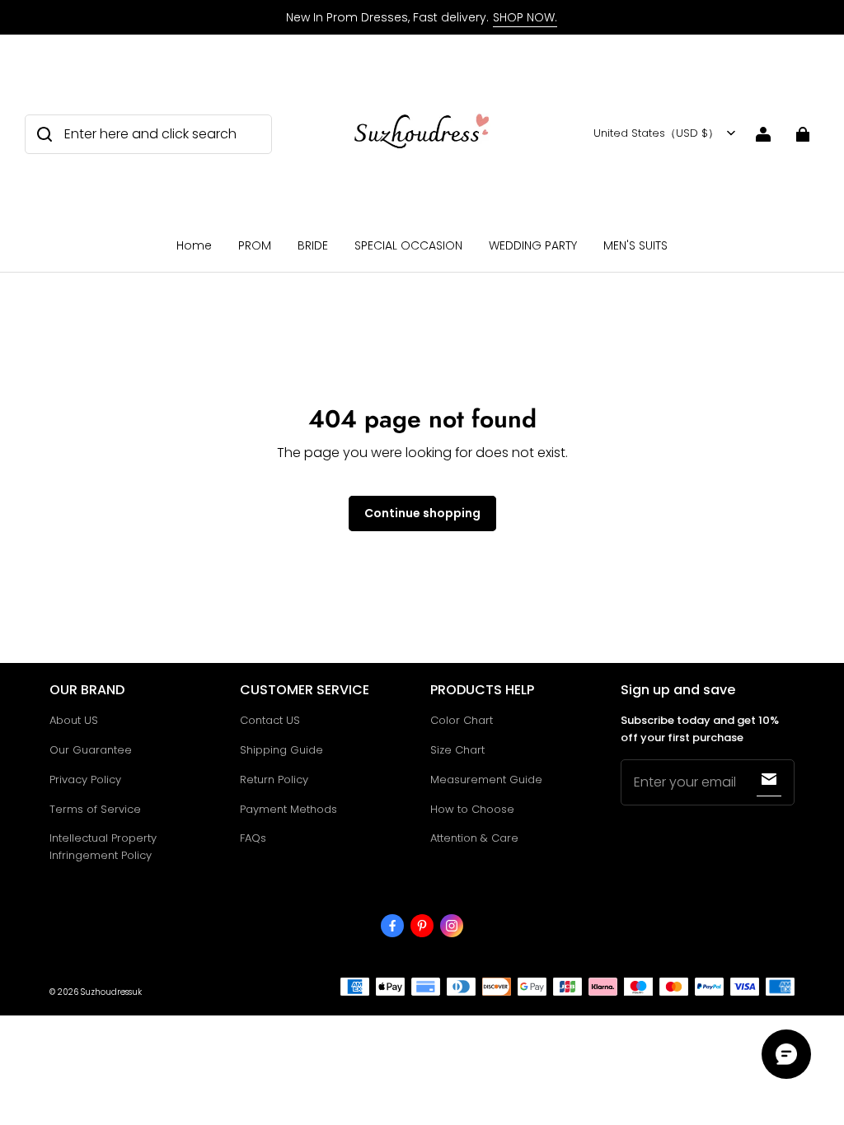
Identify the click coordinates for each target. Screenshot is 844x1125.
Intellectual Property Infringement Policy (103, 846)
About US (73, 720)
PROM (254, 245)
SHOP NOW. (525, 17)
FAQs (253, 838)
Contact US (270, 720)
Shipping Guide (281, 750)
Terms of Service (95, 809)
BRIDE (313, 245)
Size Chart (457, 750)
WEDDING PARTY (533, 245)
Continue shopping (422, 513)
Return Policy (274, 779)
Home (194, 245)
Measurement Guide (486, 779)
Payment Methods (288, 809)
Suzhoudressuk (111, 992)
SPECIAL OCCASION (408, 245)
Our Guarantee (90, 750)
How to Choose (472, 809)
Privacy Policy (85, 779)
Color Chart (461, 720)
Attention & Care (474, 838)
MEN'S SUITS (635, 245)
